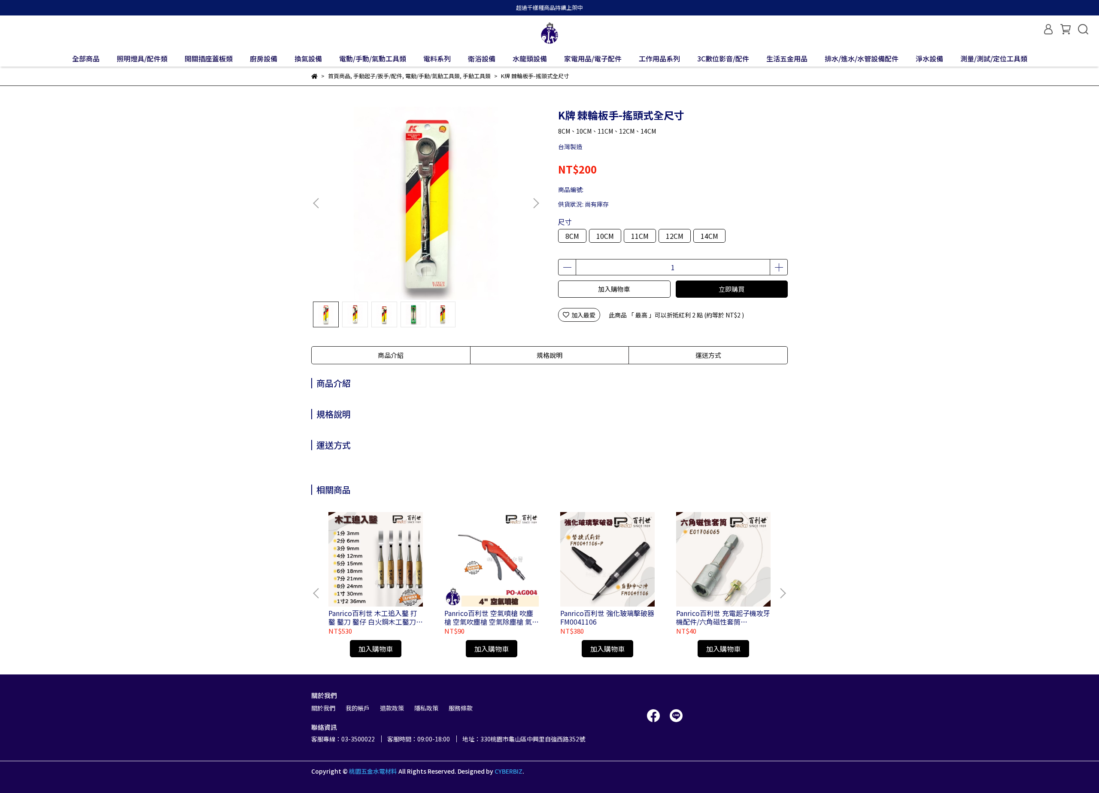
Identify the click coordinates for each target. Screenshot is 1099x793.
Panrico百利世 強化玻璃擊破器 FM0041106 (607, 617)
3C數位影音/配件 (723, 58)
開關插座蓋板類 (209, 58)
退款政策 (392, 708)
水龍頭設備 (530, 58)
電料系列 (437, 58)
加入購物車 (614, 288)
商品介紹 (391, 355)
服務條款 (461, 708)
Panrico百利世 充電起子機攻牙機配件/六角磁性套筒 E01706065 (723, 617)
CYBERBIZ (508, 771)
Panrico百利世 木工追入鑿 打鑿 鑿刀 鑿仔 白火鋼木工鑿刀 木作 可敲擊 (372, 617)
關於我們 (323, 708)
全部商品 (86, 58)
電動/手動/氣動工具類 (372, 58)
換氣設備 (308, 58)
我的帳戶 (358, 708)
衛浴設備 (481, 58)
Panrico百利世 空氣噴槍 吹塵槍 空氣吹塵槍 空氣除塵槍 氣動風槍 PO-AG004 (491, 617)
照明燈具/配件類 (142, 58)
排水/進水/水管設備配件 (862, 58)
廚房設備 (263, 58)
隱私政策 (426, 708)
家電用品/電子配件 (593, 58)
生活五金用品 (787, 58)
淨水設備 (929, 58)
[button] (536, 203)
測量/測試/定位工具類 (993, 58)
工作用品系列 (659, 58)
